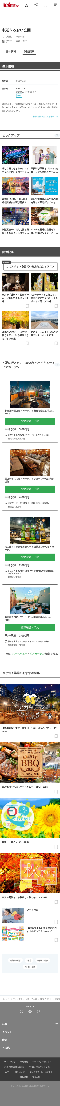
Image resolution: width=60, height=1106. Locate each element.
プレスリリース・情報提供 (40, 1071)
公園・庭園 (30, 966)
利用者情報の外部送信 (14, 1066)
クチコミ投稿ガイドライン (39, 1066)
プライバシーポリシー (42, 1061)
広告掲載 (24, 1077)
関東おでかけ (31, 999)
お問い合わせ (19, 1071)
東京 (30, 960)
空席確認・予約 (30, 421)
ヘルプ (6, 1071)
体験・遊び (43, 960)
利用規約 (24, 1061)
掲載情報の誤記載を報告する (45, 116)
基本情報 (8, 66)
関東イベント (46, 999)
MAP (19, 96)
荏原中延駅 (16, 960)
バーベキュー (19, 653)
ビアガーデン (37, 653)
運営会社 (36, 1077)
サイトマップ (10, 1061)
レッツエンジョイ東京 (12, 999)
